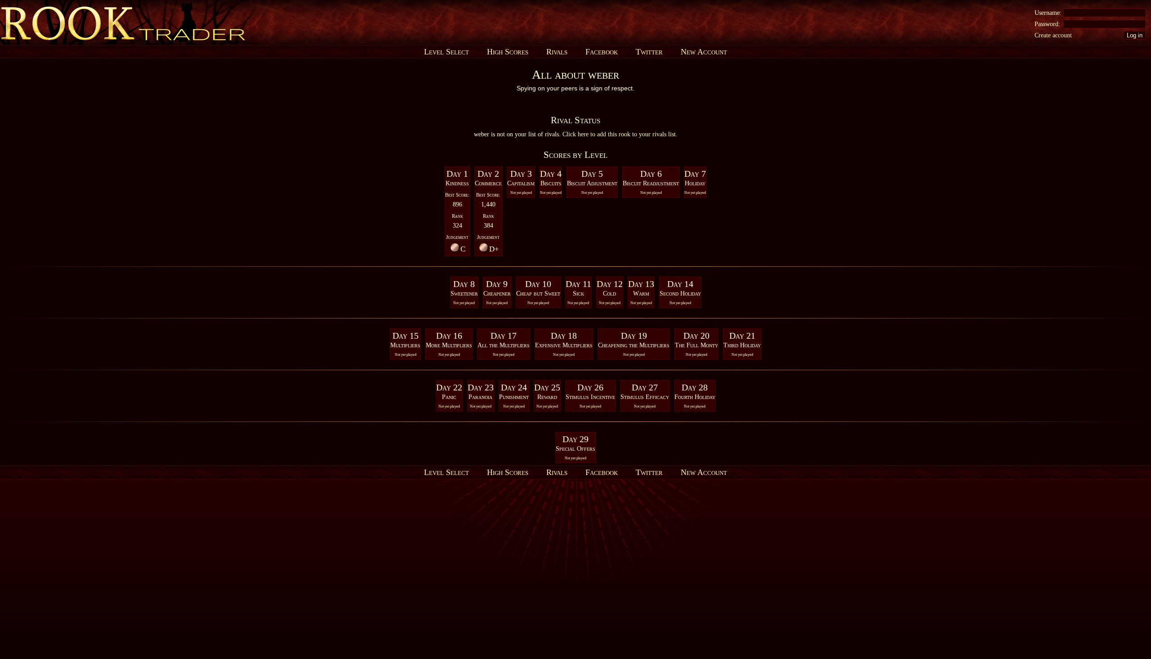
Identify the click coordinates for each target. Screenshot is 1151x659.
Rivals (556, 51)
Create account (1053, 35)
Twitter (649, 51)
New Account (704, 51)
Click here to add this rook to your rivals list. (620, 134)
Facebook (601, 51)
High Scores (507, 51)
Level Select (446, 51)
